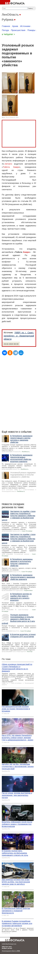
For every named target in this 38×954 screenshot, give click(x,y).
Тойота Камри (11, 167)
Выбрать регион (7, 948)
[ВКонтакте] (4, 352)
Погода (5, 30)
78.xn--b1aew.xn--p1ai (12, 117)
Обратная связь (7, 946)
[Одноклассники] (10, 352)
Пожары (31, 30)
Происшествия (18, 30)
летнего (8, 164)
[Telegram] (15, 352)
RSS (18, 951)
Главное (6, 26)
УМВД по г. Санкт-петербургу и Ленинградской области (19, 335)
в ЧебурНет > (8, 34)
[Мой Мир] (21, 352)
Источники (25, 26)
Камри (26, 252)
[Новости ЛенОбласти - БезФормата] (12, 2)
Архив (15, 26)
